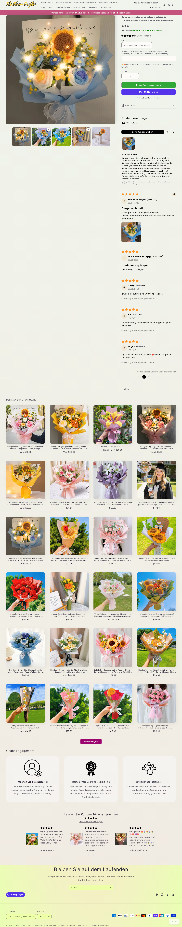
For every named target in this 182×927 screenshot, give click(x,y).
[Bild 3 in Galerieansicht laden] (101, 136)
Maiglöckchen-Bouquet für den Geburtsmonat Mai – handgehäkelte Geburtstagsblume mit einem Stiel (26, 727)
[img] (91, 818)
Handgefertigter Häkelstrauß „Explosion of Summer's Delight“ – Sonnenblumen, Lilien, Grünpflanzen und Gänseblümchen (156, 671)
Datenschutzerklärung (66, 925)
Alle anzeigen (91, 741)
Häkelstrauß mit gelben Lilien (113, 447)
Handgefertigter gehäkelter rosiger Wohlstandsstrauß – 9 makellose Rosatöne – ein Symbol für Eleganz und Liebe (156, 727)
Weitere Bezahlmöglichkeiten (148, 98)
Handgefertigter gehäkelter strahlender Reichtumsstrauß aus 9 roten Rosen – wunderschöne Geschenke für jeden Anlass (25, 615)
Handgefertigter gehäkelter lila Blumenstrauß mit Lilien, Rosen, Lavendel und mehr (113, 503)
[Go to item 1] (128, 143)
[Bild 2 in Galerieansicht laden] (61, 136)
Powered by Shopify (34, 925)
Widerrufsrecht (50, 925)
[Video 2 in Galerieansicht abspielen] (81, 136)
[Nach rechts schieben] (114, 136)
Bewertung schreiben (142, 132)
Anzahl (124, 71)
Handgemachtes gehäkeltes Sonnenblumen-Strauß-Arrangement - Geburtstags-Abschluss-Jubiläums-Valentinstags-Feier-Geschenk (25, 448)
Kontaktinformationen (100, 925)
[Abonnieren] (110, 887)
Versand (126, 30)
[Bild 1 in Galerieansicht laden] (21, 136)
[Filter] (167, 132)
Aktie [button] (126, 389)
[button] (164, 5)
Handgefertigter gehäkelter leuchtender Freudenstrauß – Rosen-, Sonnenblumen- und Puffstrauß (25, 559)
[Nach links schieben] (9, 136)
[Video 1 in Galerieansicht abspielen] (41, 136)
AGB (79, 925)
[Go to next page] (158, 377)
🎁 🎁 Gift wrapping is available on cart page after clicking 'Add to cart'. (148, 65)
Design (124, 40)
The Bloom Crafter (20, 925)
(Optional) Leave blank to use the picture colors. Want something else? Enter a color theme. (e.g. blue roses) (144, 52)
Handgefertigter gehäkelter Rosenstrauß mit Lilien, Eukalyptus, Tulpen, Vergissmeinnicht (113, 559)
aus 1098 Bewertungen (91, 821)
